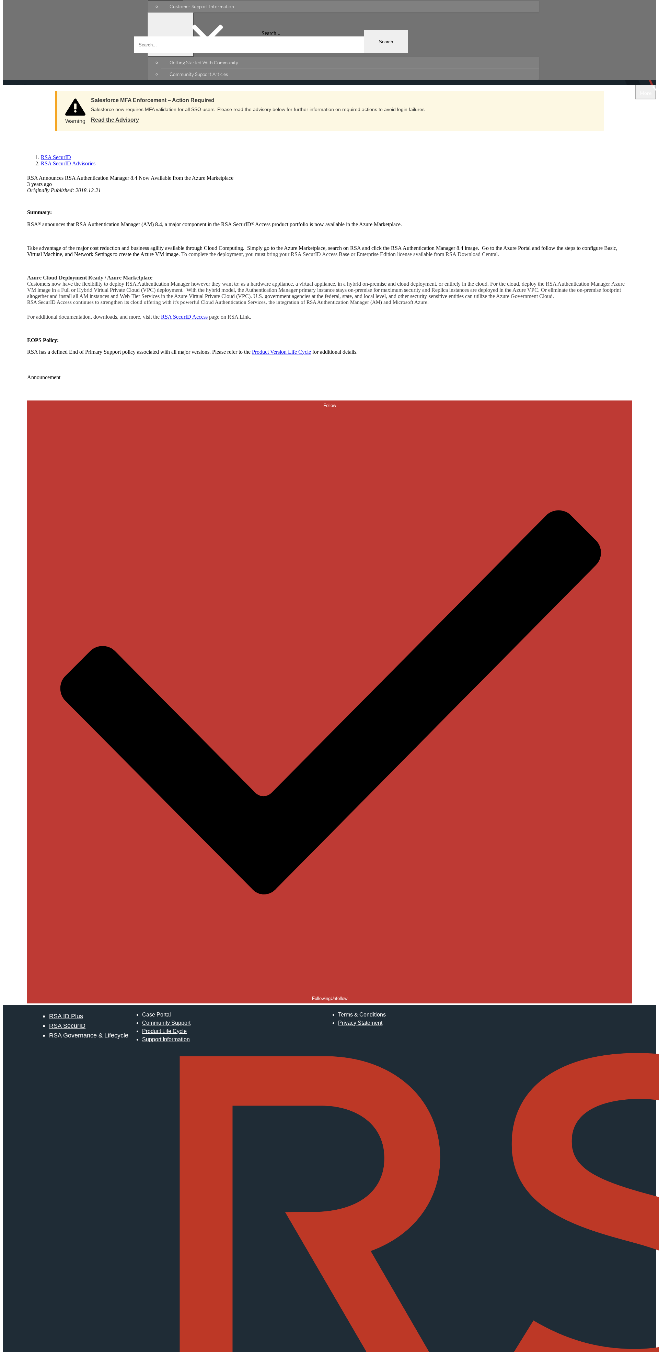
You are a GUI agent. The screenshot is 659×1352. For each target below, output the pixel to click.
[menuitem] (350, 6)
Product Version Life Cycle (281, 352)
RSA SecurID (67, 1025)
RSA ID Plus (66, 1016)
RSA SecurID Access (184, 317)
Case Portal (156, 1015)
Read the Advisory (115, 120)
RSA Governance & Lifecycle (88, 1035)
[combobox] (271, 44)
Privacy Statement (360, 1023)
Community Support (166, 1023)
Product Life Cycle (164, 1031)
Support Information (166, 1039)
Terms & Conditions (362, 1015)
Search (386, 41)
